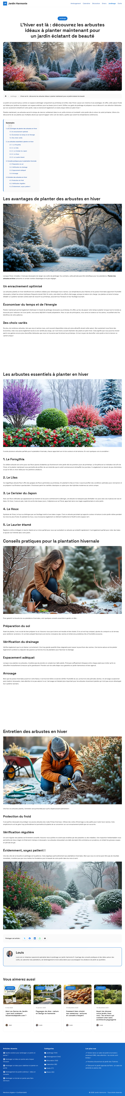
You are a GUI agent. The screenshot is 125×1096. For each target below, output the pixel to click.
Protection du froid (18, 180)
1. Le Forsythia (16, 145)
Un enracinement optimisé (19, 131)
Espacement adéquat (19, 170)
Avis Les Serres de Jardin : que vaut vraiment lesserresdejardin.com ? (17, 1013)
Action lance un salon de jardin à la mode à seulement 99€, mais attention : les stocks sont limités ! (101, 1055)
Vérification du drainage (19, 167)
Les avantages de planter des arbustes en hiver (22, 128)
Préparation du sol (17, 164)
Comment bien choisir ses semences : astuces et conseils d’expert (76, 1013)
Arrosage (15, 173)
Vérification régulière (18, 183)
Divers (104, 3)
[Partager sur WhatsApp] (40, 938)
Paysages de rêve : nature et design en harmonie (47, 1012)
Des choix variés (17, 138)
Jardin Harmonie (100, 1092)
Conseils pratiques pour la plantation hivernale (21, 161)
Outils (120, 3)
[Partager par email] (45, 938)
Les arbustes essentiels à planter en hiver (20, 141)
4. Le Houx (15, 154)
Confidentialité (22, 1092)
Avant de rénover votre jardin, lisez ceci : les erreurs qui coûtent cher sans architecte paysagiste (106, 1015)
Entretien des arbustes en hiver (17, 177)
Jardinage (112, 3)
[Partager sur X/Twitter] (25, 938)
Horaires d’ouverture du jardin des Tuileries (102, 1062)
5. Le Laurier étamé (18, 157)
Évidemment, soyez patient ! (21, 186)
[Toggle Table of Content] (9, 125)
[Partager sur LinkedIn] (35, 938)
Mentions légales (9, 1092)
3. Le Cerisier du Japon (19, 151)
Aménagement (76, 3)
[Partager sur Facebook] (30, 938)
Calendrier (86, 3)
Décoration (96, 3)
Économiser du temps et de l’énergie (23, 135)
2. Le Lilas (15, 148)
